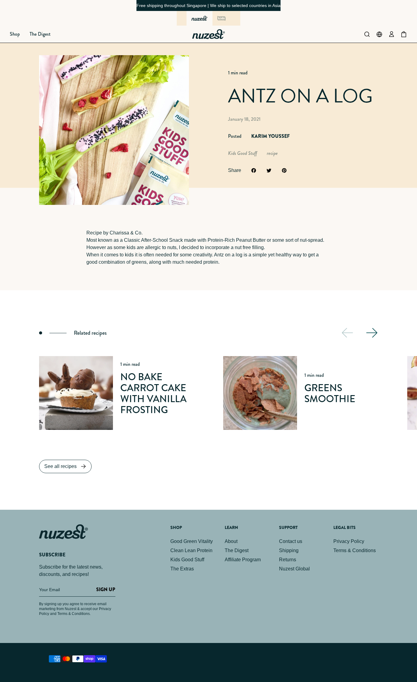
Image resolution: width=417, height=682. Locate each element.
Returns (287, 559)
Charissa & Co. (126, 232)
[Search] (367, 34)
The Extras (182, 568)
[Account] (391, 34)
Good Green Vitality (191, 541)
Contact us (290, 541)
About (231, 541)
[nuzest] (199, 18)
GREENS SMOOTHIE (329, 393)
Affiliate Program (243, 559)
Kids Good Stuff (187, 559)
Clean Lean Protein (191, 550)
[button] (15, 34)
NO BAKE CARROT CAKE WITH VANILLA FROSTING (153, 393)
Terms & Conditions (354, 550)
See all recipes (60, 466)
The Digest (236, 550)
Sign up (105, 589)
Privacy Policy (348, 541)
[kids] (221, 18)
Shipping (289, 550)
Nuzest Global (294, 568)
